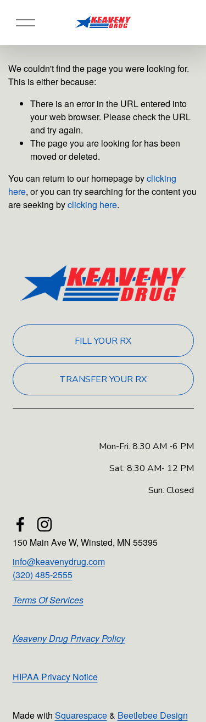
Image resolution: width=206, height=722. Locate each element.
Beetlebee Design (153, 715)
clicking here (92, 204)
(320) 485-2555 (43, 574)
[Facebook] (20, 524)
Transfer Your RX (103, 379)
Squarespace (81, 715)
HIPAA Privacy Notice (55, 676)
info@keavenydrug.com (59, 561)
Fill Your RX (103, 341)
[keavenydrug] (44, 524)
